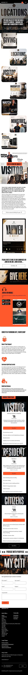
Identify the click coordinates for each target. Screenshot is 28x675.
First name (4, 580)
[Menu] (25, 2)
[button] (22, 2)
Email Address (5, 659)
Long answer (4, 592)
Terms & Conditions (6, 647)
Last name (17, 580)
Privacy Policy (5, 642)
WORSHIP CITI (4, 2)
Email (3, 586)
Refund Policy (5, 646)
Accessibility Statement (8, 644)
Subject (16, 586)
